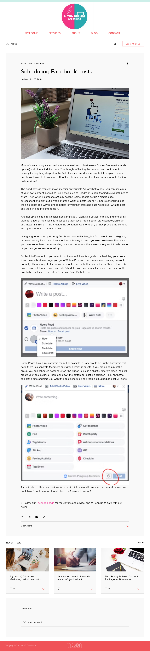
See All (141, 542)
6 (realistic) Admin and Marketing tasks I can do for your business (25, 578)
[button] (115, 44)
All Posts (11, 43)
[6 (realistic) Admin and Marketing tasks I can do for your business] (27, 559)
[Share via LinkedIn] (36, 516)
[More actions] (127, 63)
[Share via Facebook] (22, 516)
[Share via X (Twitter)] (29, 516)
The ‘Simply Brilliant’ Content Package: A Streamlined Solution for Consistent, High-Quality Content (121, 578)
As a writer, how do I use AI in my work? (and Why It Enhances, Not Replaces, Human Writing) (74, 578)
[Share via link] (43, 516)
